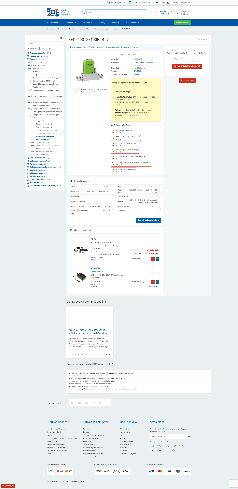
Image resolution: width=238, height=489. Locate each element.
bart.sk (82, 482)
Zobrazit (137, 74)
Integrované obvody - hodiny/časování (47, 97)
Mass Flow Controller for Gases (98, 191)
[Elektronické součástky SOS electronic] (60, 12)
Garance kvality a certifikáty (56, 444)
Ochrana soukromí (89, 451)
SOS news (123, 451)
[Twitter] (93, 402)
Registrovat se (164, 14)
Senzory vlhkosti (44, 124)
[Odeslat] (189, 436)
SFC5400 (154, 186)
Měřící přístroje (38, 173)
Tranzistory (39, 65)
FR (182, 450)
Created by (74, 482)
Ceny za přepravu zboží (91, 438)
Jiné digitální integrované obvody (47, 111)
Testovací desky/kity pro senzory (101, 242)
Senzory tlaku (43, 133)
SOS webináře (125, 447)
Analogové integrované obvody (47, 78)
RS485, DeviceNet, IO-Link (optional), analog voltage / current (144, 201)
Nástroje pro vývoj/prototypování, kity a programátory (47, 103)
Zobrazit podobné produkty (148, 220)
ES (175, 450)
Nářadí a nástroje (39, 176)
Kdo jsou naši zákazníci (54, 432)
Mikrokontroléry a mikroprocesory (46, 91)
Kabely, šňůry (37, 170)
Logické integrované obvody (45, 84)
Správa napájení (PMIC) (44, 81)
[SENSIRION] (203, 39)
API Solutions (124, 429)
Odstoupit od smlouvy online (93, 454)
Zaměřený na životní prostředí (57, 451)
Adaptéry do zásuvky (97, 272)
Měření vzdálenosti (45, 151)
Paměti (37, 87)
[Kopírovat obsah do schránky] (107, 39)
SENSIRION (138, 71)
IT (167, 450)
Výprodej (123, 438)
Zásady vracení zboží (90, 444)
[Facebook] (72, 402)
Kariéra (49, 454)
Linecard (86, 432)
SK (152, 446)
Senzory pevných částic (46, 130)
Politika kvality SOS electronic (57, 447)
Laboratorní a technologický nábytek (45, 186)
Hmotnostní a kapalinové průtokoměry (108, 29)
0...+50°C (106, 210)
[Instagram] (100, 402)
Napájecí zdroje (39, 56)
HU (167, 446)
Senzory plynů (43, 142)
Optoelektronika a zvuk (41, 158)
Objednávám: (136, 258)
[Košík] (177, 12)
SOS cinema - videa (126, 441)
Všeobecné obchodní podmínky (93, 435)
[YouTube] (79, 402)
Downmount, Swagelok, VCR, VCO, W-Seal (94, 206)
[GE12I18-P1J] (80, 277)
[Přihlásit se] (156, 13)
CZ (160, 446)
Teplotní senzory (44, 127)
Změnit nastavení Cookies (91, 457)
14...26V (154, 206)
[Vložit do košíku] (153, 259)
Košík (183, 11)
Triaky (36, 71)
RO (152, 450)
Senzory (90, 29)
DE (182, 446)
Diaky (36, 75)
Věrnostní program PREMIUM (93, 447)
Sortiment (72, 29)
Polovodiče (81, 29)
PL (160, 450)
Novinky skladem (126, 432)
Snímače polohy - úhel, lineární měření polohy (48, 147)
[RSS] (107, 402)
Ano (108, 214)
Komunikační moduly (40, 53)
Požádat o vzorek (182, 22)
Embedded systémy (40, 161)
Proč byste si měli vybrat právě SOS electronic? (62, 438)
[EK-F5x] (80, 249)
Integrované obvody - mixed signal (46, 116)
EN (175, 446)
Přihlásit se (164, 11)
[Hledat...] (85, 12)
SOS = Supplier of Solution (56, 429)
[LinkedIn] (86, 402)
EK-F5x (93, 239)
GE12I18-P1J (95, 268)
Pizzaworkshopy (125, 444)
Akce (121, 435)
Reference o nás (52, 441)
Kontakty (49, 435)
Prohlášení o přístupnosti (128, 454)
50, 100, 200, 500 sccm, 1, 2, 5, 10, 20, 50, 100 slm (142, 191)
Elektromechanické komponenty (45, 167)
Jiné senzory (42, 155)
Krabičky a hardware (40, 179)
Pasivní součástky (39, 164)
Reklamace (87, 441)
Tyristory (37, 68)
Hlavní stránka (62, 29)
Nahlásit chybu (8, 486)
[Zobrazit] (157, 259)
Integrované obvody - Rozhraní (46, 108)
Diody (37, 62)
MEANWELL (94, 286)
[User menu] (170, 11)
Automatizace (37, 182)
